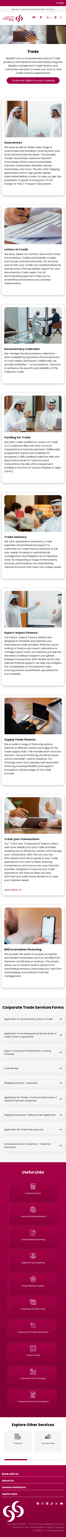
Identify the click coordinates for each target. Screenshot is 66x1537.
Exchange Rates (55, 1530)
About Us (50, 9)
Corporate (24, 9)
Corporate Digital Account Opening (33, 80)
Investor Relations (37, 9)
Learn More (11, 890)
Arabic (60, 3)
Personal (15, 9)
